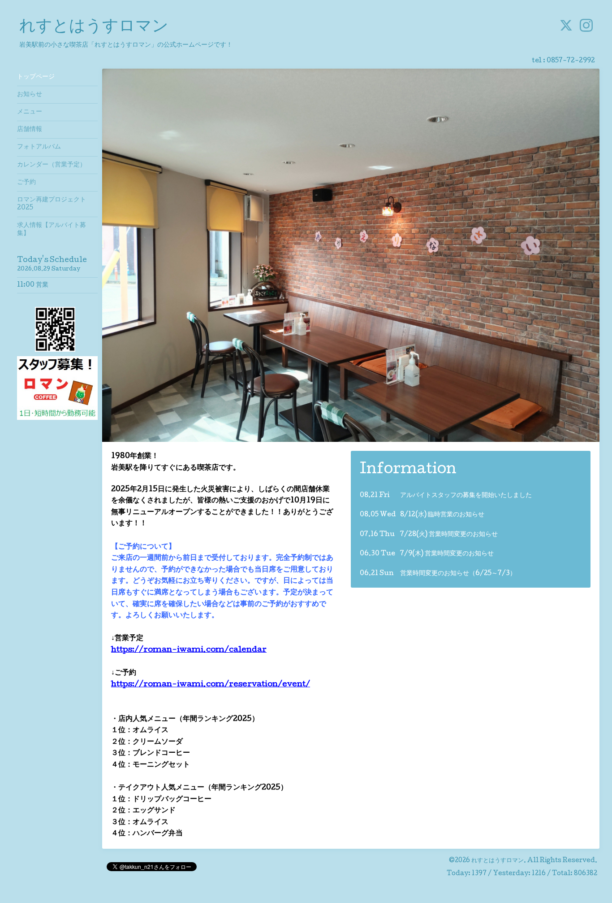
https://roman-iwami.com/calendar (189, 650)
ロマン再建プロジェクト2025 (51, 204)
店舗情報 (29, 129)
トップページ (36, 77)
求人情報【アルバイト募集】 (51, 229)
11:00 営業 (32, 285)
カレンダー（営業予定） (51, 165)
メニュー (29, 112)
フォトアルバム (39, 147)
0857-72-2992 (571, 61)
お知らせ (29, 94)
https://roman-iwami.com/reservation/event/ (210, 685)
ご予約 (26, 182)
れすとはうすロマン (93, 27)
